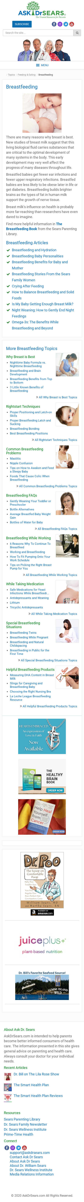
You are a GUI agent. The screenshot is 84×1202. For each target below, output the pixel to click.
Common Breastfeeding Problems (24, 451)
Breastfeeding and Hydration (34, 250)
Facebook (54, 24)
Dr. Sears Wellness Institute (25, 1129)
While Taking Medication (25, 584)
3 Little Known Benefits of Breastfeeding (26, 389)
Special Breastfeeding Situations (23, 625)
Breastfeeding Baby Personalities (37, 256)
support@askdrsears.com (30, 1153)
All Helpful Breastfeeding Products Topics (50, 706)
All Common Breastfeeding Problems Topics (48, 486)
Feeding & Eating (27, 74)
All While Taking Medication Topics (54, 614)
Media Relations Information (32, 1174)
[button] (45, 65)
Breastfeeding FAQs (21, 495)
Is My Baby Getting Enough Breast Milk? (42, 304)
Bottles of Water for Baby (26, 522)
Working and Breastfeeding (27, 552)
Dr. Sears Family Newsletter (25, 1124)
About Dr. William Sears (28, 1166)
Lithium (15, 602)
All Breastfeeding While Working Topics (51, 575)
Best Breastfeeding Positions (29, 433)
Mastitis (15, 458)
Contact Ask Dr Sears (26, 1157)
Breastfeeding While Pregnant (29, 637)
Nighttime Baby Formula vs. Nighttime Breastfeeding (28, 364)
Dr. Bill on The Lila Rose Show (36, 1074)
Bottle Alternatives (22, 509)
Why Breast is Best (20, 357)
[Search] (77, 32)
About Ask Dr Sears (25, 1161)
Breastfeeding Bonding (24, 429)
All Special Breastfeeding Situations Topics (49, 660)
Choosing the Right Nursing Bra (30, 691)
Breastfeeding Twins (23, 632)
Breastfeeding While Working (28, 538)
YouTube (71, 24)
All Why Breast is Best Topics (58, 397)
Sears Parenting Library (22, 1119)
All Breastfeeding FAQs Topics (57, 529)
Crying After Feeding (28, 286)
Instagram (60, 24)
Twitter (65, 24)
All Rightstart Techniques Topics (56, 440)
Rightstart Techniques (23, 406)
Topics (11, 74)
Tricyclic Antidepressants (26, 607)
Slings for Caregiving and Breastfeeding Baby (26, 685)
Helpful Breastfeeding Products (30, 669)
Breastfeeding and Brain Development (25, 372)
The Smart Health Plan (31, 1085)
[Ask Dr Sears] (42, 9)
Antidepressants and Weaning (29, 598)
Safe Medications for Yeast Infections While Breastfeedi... (29, 591)
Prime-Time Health (18, 1134)
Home (5, 75)
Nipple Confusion (21, 463)
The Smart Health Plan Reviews (38, 1096)
